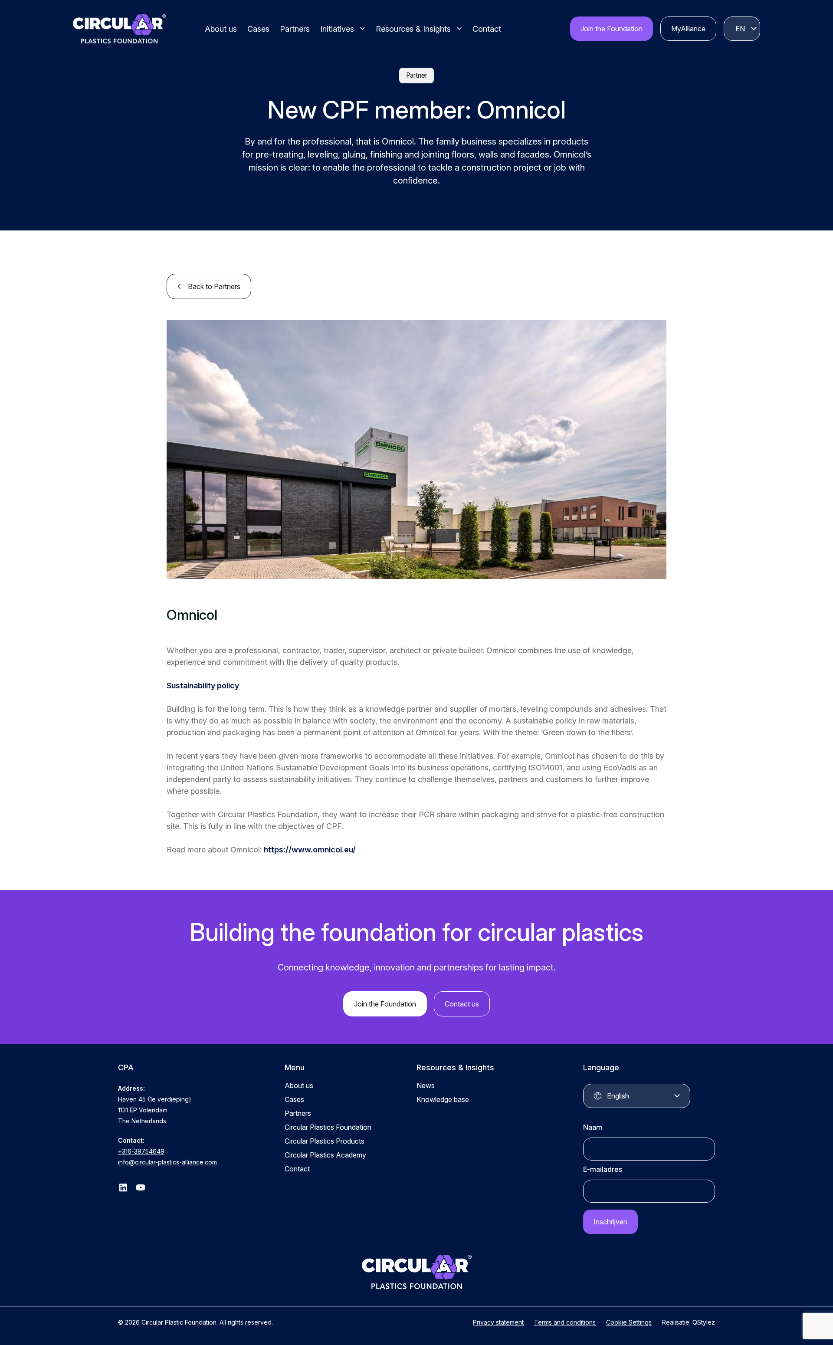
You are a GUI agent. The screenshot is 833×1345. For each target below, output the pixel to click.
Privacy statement (498, 1322)
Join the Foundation (611, 28)
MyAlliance (688, 28)
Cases (258, 28)
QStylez (703, 1322)
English (740, 28)
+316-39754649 (141, 1151)
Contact (486, 28)
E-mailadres (602, 1169)
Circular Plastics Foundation (328, 1127)
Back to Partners (214, 286)
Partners (295, 28)
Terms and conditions (565, 1322)
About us (221, 28)
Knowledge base (442, 1099)
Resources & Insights (413, 28)
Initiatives (337, 28)
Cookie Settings (629, 1322)
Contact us (462, 1004)
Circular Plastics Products (324, 1141)
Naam (592, 1127)
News (425, 1085)
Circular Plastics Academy (325, 1155)
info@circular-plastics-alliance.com (167, 1162)
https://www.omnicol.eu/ (310, 849)
